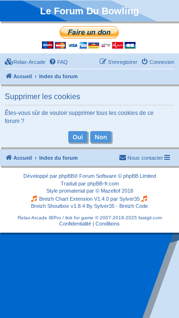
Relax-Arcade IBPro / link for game (56, 217)
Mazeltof (110, 191)
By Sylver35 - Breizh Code (117, 206)
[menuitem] (25, 62)
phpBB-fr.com (103, 183)
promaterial (72, 191)
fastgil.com (150, 217)
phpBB (66, 176)
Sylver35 (129, 199)
